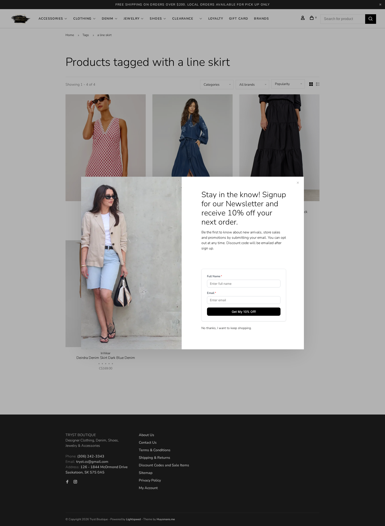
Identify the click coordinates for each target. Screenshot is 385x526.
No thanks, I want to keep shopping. (226, 328)
